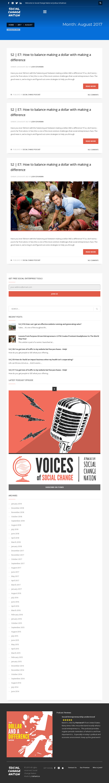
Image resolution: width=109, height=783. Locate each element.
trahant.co (36, 776)
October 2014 (16, 674)
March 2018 (15, 542)
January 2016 (16, 619)
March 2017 (15, 585)
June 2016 (15, 602)
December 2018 (17, 508)
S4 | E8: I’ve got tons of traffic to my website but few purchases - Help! (38, 349)
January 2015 (16, 661)
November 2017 (17, 555)
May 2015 (15, 644)
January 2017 (16, 589)
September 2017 (17, 563)
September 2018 (17, 521)
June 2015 (15, 640)
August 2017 (16, 567)
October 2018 (16, 516)
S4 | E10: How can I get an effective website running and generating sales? (49, 324)
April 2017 (15, 580)
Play (54, 389)
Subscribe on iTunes (54, 487)
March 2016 (15, 610)
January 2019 (16, 504)
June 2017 (15, 572)
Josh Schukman (37, 67)
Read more (91, 86)
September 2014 (17, 678)
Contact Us (72, 767)
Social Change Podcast (31, 95)
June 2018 (15, 533)
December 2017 (17, 550)
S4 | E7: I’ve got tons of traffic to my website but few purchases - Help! (38, 370)
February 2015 (17, 657)
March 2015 (15, 653)
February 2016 (17, 614)
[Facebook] (9, 3)
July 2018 (14, 529)
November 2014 (17, 670)
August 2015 (16, 631)
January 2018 (16, 546)
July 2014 (14, 687)
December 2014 (17, 666)
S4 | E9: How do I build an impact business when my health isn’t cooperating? (41, 359)
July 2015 (14, 636)
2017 (19, 25)
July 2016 (14, 597)
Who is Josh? (97, 767)
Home (11, 25)
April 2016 (15, 606)
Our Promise (84, 767)
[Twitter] (17, 3)
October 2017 (16, 559)
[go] (96, 309)
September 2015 (17, 627)
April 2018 (15, 538)
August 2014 (16, 683)
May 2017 (15, 576)
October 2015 (16, 623)
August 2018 (16, 525)
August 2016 (16, 593)
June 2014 (15, 691)
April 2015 (15, 648)
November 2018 (17, 512)
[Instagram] (13, 3)
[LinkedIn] (21, 3)
